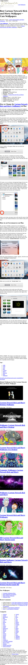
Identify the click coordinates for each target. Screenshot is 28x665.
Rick (4, 374)
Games (4, 626)
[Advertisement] (14, 43)
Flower (17, 623)
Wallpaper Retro (6, 597)
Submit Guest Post (7, 645)
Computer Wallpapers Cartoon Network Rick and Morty (11, 471)
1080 (4, 365)
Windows (17, 637)
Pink (4, 632)
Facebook (5, 378)
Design (4, 622)
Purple (16, 632)
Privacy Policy (6, 642)
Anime (4, 615)
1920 (4, 366)
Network (5, 373)
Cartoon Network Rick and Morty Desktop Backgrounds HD (12, 584)
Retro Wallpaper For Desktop (9, 594)
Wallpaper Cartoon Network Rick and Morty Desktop (12, 426)
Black (16, 617)
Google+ (15, 378)
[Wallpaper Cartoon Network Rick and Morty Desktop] (11, 422)
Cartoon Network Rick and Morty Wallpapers (12, 26)
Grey (16, 627)
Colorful (5, 619)
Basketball (5, 617)
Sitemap (5, 644)
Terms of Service (7, 646)
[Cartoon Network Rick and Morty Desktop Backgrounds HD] (11, 579)
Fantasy (17, 622)
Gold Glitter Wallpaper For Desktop (20, 602)
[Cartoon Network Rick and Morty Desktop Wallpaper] (11, 399)
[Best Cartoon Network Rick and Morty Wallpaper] (14, 66)
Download (2, 379)
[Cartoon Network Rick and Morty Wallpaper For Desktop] (11, 444)
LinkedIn (19, 378)
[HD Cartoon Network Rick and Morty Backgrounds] (11, 534)
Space (16, 635)
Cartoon (5, 370)
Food (4, 624)
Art (16, 615)
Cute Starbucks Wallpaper (14, 607)
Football (17, 624)
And (4, 367)
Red (16, 633)
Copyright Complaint (7, 641)
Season (4, 635)
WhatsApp (10, 378)
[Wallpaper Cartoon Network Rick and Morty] (11, 489)
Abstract (5, 614)
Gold (16, 626)
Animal (17, 614)
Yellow (4, 638)
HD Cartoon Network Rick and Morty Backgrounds (11, 539)
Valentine (17, 636)
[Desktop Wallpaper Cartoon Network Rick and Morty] (11, 557)
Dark (16, 620)
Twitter (1, 378)
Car (16, 618)
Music (16, 629)
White (4, 637)
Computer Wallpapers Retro (9, 593)
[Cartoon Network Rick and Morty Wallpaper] (11, 512)
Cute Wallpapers (21, 4)
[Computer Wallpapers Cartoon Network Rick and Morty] (11, 467)
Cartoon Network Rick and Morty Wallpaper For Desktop (12, 449)
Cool (16, 619)
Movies (4, 629)
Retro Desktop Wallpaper (8, 595)
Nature (4, 631)
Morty (4, 371)
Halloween (5, 628)
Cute (4, 620)
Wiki (4, 609)
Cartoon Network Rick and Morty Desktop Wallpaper (12, 404)
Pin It (22, 378)
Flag (4, 623)
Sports (4, 636)
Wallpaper (5, 375)
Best (4, 369)
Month (16, 628)
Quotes (4, 633)
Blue (4, 618)
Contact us (5, 640)
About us (17, 638)
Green (4, 627)
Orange (17, 631)
